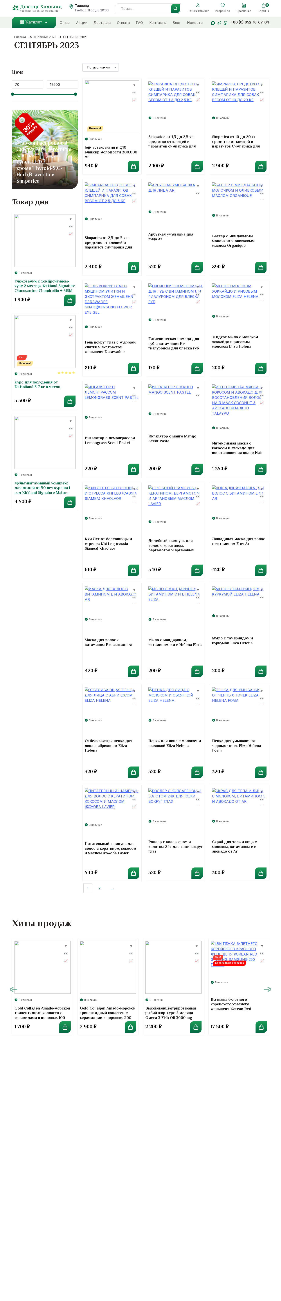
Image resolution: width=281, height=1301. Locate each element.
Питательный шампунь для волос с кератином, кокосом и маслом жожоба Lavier (110, 849)
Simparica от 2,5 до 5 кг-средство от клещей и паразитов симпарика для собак (108, 245)
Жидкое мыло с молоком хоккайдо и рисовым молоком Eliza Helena (235, 342)
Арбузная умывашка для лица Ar (170, 237)
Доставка (102, 22)
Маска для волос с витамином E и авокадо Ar (109, 642)
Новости (195, 22)
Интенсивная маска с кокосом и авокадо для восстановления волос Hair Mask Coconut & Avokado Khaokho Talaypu (237, 453)
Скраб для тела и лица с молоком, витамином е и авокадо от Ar (234, 847)
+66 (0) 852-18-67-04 (250, 22)
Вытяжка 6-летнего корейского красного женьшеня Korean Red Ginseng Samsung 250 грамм (237, 1007)
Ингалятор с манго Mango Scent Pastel (172, 439)
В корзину (133, 166)
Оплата (123, 22)
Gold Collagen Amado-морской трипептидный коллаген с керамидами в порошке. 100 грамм (42, 1016)
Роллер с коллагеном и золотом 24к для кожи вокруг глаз (175, 847)
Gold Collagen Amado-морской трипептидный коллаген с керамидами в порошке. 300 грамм (107, 1016)
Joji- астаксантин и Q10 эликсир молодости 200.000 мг (111, 152)
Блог (177, 22)
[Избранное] (222, 5)
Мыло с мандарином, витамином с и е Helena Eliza (175, 642)
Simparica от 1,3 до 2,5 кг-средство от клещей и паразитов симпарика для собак (172, 144)
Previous (13, 989)
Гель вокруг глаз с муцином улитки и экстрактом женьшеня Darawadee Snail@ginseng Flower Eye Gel (110, 352)
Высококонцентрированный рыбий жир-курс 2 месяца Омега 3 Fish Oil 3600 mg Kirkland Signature (170, 1016)
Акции (81, 22)
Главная (20, 37)
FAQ (139, 22)
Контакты (157, 22)
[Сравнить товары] (243, 5)
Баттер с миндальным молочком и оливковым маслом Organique (233, 241)
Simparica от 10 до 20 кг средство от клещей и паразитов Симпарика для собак (236, 144)
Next (267, 989)
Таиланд (82, 5)
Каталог (33, 22)
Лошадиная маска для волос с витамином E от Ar (238, 541)
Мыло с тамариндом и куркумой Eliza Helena (232, 640)
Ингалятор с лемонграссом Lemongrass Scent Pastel (110, 440)
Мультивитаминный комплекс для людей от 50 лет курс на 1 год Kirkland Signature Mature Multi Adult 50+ (42, 490)
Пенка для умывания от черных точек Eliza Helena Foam (236, 746)
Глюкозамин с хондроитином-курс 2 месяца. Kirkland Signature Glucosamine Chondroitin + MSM (44, 286)
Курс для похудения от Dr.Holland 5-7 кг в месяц (37, 385)
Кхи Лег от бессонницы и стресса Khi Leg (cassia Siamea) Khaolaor (108, 544)
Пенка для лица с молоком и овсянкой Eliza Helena (174, 743)
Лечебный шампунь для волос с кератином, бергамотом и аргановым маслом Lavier (171, 548)
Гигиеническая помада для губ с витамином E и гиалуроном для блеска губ (173, 344)
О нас (65, 22)
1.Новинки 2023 (45, 37)
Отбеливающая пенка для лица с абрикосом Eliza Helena (108, 746)
